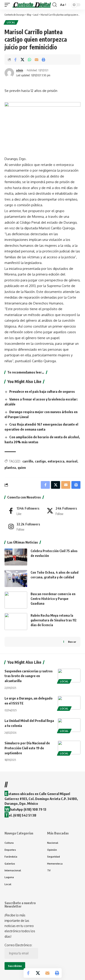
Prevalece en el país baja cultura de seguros (42, 391)
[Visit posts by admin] (9, 73)
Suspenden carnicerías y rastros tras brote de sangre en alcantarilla (29, 676)
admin (19, 70)
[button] (8, 4)
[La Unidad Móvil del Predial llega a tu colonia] (69, 725)
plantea (10, 468)
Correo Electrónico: (18, 945)
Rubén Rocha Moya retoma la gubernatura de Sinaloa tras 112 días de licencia (54, 620)
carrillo (27, 461)
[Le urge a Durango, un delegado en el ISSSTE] (69, 702)
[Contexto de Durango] (31, 4)
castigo (40, 461)
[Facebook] (23, 510)
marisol (71, 461)
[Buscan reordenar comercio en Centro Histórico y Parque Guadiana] (16, 600)
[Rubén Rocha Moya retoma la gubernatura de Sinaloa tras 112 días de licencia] (16, 621)
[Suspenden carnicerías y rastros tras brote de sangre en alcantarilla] (69, 675)
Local (11, 22)
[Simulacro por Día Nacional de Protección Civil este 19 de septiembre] (69, 747)
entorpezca (56, 461)
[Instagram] (23, 526)
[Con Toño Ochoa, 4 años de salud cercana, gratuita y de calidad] (16, 578)
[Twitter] (62, 510)
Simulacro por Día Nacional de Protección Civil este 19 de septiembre (27, 748)
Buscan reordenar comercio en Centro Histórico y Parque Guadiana (53, 598)
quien (22, 468)
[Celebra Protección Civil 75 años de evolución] (16, 557)
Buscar (72, 641)
